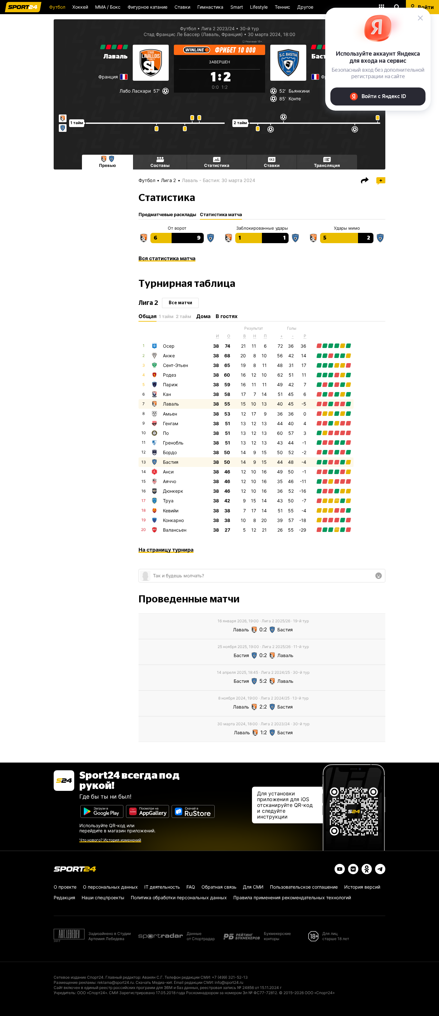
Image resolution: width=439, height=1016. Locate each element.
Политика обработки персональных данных (179, 897)
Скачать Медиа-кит (154, 982)
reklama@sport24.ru (115, 982)
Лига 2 (168, 180)
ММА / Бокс (108, 7)
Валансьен (174, 530)
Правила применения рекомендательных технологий (292, 897)
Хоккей (80, 7)
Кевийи (170, 510)
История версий (362, 887)
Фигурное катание (147, 7)
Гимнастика (210, 7)
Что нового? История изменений (110, 840)
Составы (160, 165)
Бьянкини (299, 91)
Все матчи (180, 303)
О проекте (65, 887)
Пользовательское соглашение (304, 887)
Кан (167, 394)
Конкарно (173, 520)
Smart (236, 7)
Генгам (170, 423)
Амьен (170, 413)
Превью (107, 165)
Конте (295, 98)
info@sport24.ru (229, 982)
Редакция (64, 897)
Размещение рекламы (74, 982)
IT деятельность (162, 887)
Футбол (57, 7)
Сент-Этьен (175, 365)
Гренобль (173, 442)
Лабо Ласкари (135, 91)
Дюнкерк (173, 491)
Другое (305, 7)
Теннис (282, 7)
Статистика (216, 165)
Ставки (182, 7)
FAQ (190, 887)
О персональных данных (110, 887)
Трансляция (327, 165)
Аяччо (169, 481)
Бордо (170, 452)
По (166, 433)
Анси (168, 471)
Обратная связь (219, 887)
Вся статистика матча (167, 258)
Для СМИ (253, 887)
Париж (170, 384)
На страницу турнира (166, 549)
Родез (169, 375)
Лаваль (115, 56)
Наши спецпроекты (103, 897)
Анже (169, 355)
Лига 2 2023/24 (218, 28)
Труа (168, 500)
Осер (169, 346)
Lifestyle (259, 7)
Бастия (170, 462)
